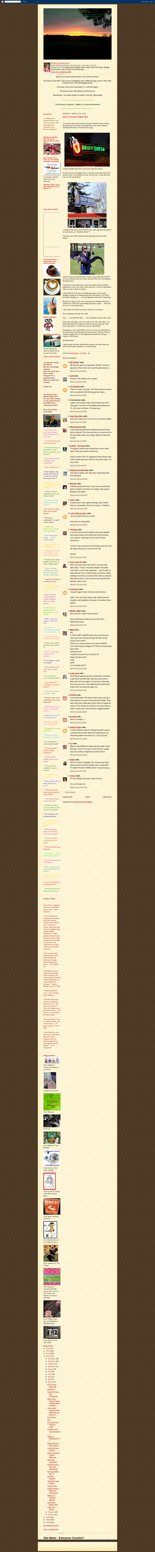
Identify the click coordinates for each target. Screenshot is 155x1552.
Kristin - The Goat (77, 446)
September (52, 1366)
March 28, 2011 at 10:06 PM (78, 479)
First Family (51, 1417)
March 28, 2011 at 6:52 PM (78, 371)
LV (71, 743)
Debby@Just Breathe (79, 470)
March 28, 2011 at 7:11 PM (78, 382)
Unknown (74, 589)
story (53, 378)
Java (49, 1420)
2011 (48, 1356)
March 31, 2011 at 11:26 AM (78, 755)
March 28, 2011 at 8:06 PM (78, 441)
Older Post (107, 797)
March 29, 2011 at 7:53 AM (78, 584)
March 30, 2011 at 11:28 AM (78, 738)
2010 (48, 1517)
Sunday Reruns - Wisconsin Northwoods (53, 1491)
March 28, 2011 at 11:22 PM (78, 508)
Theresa (73, 530)
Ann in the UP (76, 562)
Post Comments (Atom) (83, 802)
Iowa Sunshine (76, 416)
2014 (48, 1348)
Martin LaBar (75, 611)
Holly (72, 760)
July (49, 1371)
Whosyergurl (75, 427)
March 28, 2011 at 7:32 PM (78, 395)
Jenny (72, 776)
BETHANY (74, 362)
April (50, 1379)
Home (87, 797)
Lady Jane (74, 673)
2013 (48, 1351)
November (52, 1361)
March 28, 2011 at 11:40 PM (78, 524)
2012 (48, 1353)
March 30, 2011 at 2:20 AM (78, 668)
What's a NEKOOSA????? (53, 1439)
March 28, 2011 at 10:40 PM (78, 495)
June (50, 1374)
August (50, 1369)
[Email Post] (88, 353)
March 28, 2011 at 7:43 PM (78, 422)
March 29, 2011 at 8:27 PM (78, 625)
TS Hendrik (75, 387)
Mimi (72, 630)
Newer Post (67, 797)
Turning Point (52, 1486)
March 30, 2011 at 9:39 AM (78, 712)
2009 (48, 1520)
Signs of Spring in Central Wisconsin (53, 1455)
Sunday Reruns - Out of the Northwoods (53, 1467)
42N (72, 376)
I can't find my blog (78, 513)
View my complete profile (61, 72)
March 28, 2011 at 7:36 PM (78, 411)
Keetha (73, 695)
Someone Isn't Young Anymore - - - (53, 1432)
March (50, 1382)
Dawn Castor (75, 727)
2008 (48, 1522)
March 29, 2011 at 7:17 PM (78, 606)
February (51, 1512)
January (51, 1515)
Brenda (73, 484)
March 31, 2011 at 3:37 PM (78, 771)
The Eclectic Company (65, 10)
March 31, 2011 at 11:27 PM (78, 787)
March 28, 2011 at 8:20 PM (78, 465)
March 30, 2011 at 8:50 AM (78, 690)
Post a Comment (70, 792)
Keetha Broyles (61, 63)
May (49, 1377)
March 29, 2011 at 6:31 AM (78, 557)
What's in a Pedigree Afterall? (51, 1498)
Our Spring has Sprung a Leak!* (52, 1425)
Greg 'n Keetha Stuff (50, 1529)
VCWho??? (51, 1389)
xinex (72, 500)
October (51, 1364)
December (52, 1359)
